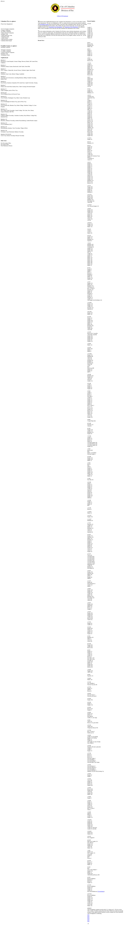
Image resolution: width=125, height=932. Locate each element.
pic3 (88, 917)
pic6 (88, 921)
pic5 (88, 920)
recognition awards (44, 24)
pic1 (88, 914)
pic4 (88, 918)
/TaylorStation (101, 891)
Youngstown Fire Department (55, 27)
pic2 (88, 916)
